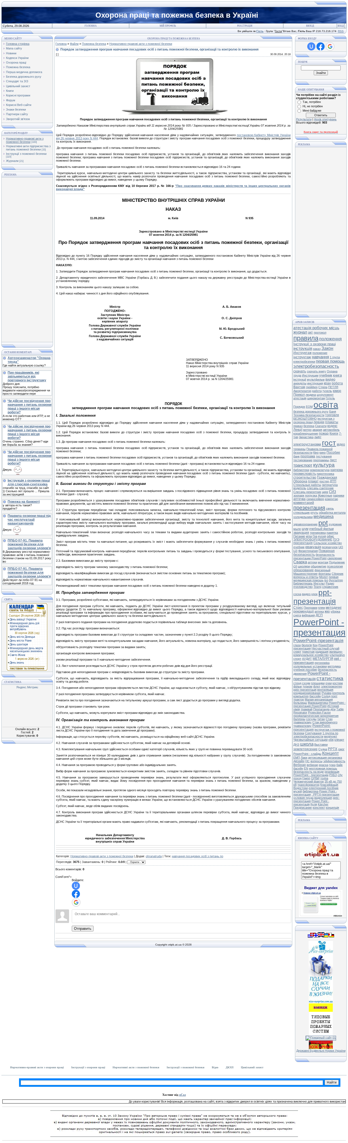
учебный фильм (321, 529)
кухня (322, 536)
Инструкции (310, 375)
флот (316, 686)
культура (324, 465)
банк (296, 456)
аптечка (299, 499)
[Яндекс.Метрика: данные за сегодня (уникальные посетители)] (27, 688)
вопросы (316, 761)
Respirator (300, 712)
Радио (330, 583)
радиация (321, 651)
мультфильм (316, 379)
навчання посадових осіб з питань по (197, 856)
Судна (322, 749)
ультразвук (337, 655)
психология (335, 566)
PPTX (332, 749)
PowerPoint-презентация (312, 727)
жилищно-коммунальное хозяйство (318, 653)
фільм (297, 686)
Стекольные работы (307, 484)
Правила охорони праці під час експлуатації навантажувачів (29, 519)
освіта (325, 405)
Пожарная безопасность (314, 553)
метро (307, 429)
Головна (91, 25)
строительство (304, 477)
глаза (297, 645)
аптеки (312, 562)
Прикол (299, 395)
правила (305, 338)
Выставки (321, 744)
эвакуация (301, 533)
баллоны (299, 719)
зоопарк (298, 495)
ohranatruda (154, 856)
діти (332, 709)
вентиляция (325, 689)
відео (341, 444)
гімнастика (306, 437)
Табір (340, 709)
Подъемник (337, 562)
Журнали (12, 160)
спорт (297, 658)
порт (334, 696)
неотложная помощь (323, 768)
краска (323, 765)
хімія (296, 709)
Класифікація (329, 784)
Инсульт (319, 583)
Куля (313, 804)
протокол (320, 332)
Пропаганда (321, 709)
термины (299, 449)
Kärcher (323, 804)
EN (306, 768)
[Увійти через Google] (76, 902)
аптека (319, 611)
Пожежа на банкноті (24, 502)
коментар (331, 499)
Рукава (326, 693)
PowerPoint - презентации (310, 775)
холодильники (303, 517)
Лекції (297, 430)
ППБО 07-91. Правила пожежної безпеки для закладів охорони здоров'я (29, 544)
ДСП (319, 615)
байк (339, 765)
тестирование (302, 460)
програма (307, 456)
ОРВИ (315, 778)
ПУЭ (336, 539)
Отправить (82, 929)
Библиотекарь (303, 583)
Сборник (337, 573)
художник (335, 524)
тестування (324, 456)
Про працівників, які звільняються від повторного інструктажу (27, 376)
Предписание (302, 807)
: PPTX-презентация (325, 794)
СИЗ (332, 492)
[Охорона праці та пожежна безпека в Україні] (321, 857)
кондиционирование (307, 693)
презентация (309, 508)
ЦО (340, 547)
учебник (325, 375)
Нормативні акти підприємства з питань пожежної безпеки (28, 148)
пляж (321, 607)
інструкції (299, 379)
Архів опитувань (325, 119)
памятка (332, 532)
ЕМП (296, 757)
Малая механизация (319, 699)
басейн (298, 768)
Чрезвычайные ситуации (310, 739)
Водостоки (300, 788)
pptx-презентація (304, 689)
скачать (299, 371)
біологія (307, 645)
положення (330, 339)
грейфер (312, 387)
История (333, 706)
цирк (325, 492)
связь (330, 508)
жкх (327, 611)
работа (317, 390)
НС (307, 761)
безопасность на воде (308, 771)
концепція (332, 807)
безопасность (325, 554)
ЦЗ (295, 550)
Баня (332, 411)
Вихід (310, 25)
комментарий (303, 503)
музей (297, 791)
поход (297, 778)
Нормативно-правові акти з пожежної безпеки (25, 140)
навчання (320, 357)
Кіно (316, 452)
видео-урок (310, 594)
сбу (340, 775)
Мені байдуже (312, 110)
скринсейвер (315, 499)
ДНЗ (296, 744)
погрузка (311, 495)
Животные (325, 495)
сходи (306, 683)
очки (328, 683)
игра (309, 536)
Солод (326, 696)
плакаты (331, 422)
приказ (298, 426)
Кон (315, 645)
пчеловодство (303, 586)
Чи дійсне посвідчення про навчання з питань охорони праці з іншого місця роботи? (29, 406)
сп (295, 566)
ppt (323, 523)
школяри (304, 566)
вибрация (308, 615)
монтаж (323, 562)
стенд (297, 683)
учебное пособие (305, 669)
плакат (313, 481)
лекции (318, 422)
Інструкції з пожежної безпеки (26, 153)
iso (326, 580)
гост (329, 443)
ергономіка (322, 662)
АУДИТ (307, 658)
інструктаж (302, 357)
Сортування (313, 733)
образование (303, 570)
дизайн (298, 761)
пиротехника (325, 473)
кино (322, 452)
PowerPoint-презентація (318, 640)
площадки (318, 683)
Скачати (321, 426)
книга (337, 375)
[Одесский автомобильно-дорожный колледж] (321, 1010)
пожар (324, 433)
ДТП (333, 481)
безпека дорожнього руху (310, 411)
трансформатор (308, 784)
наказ (317, 348)
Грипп (306, 778)
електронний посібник (323, 788)
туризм (307, 686)
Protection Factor (319, 712)
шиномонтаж (316, 398)
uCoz (182, 1094)
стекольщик (301, 512)
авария (317, 429)
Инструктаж (302, 353)
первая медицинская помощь (315, 578)
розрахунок (330, 547)
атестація (299, 398)
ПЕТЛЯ (333, 387)
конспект (319, 807)
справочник (330, 586)
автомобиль (331, 429)
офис (330, 536)
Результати (304, 119)
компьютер (301, 696)
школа (306, 744)
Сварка (300, 562)
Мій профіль (168, 25)
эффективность (334, 761)
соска (297, 594)
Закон (327, 348)
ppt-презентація (314, 596)
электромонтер (331, 686)
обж (331, 739)
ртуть (314, 512)
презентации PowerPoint (310, 558)
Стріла (322, 387)
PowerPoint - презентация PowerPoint (319, 704)
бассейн (315, 696)
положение (319, 352)
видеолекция (323, 797)
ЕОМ (309, 406)
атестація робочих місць (316, 328)
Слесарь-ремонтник (307, 492)
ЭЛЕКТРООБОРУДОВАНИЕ (312, 539)
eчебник (298, 547)
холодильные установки (310, 666)
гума (332, 765)
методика (334, 666)
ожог (341, 749)
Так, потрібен (312, 101)
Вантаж (299, 387)
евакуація (313, 547)
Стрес (298, 608)
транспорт (302, 465)
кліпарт (339, 739)
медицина (323, 516)
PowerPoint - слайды (307, 753)
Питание (299, 536)
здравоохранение (305, 524)
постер (324, 481)
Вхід (341, 25)
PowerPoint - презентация (319, 627)
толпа (324, 778)
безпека (308, 426)
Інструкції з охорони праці (314, 344)
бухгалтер (336, 580)
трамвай (306, 709)
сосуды (311, 719)
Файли (74, 43)
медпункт (330, 736)
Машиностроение (305, 573)
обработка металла (332, 512)
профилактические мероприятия (315, 715)
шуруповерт (325, 394)
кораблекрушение (305, 433)
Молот (323, 577)
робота (337, 383)
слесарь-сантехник (320, 488)
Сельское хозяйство (327, 543)
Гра (315, 536)
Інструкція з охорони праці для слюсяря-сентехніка (29, 482)
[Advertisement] (27, 259)
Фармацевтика (318, 702)
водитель (299, 488)
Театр (317, 586)
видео (330, 379)
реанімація (332, 771)
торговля (332, 415)
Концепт (330, 753)
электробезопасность (316, 366)
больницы (300, 702)
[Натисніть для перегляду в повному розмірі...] (173, 113)
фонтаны (324, 573)
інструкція (302, 348)
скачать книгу (316, 371)
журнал (300, 332)
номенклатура (320, 470)
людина (311, 394)
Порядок (299, 406)
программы (321, 460)
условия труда (303, 797)
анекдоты (299, 383)
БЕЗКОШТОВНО (305, 418)
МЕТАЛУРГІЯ (323, 659)
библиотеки (301, 470)
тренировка (318, 532)
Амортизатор (302, 390)
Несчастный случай (325, 648)
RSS (341, 31)
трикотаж (308, 651)
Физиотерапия (308, 550)
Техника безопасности (308, 415)
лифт (317, 437)
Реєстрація (244, 25)
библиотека (310, 791)
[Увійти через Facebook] (76, 894)
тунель (327, 390)
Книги (334, 433)
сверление (334, 558)
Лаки (304, 757)
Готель (330, 398)
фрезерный (322, 570)
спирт (297, 651)
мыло (297, 528)
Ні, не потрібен (313, 106)
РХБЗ (333, 775)
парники (338, 495)
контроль (338, 693)
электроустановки (307, 444)
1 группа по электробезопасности (315, 734)
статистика (329, 678)
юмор (337, 391)
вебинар (312, 765)
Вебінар (299, 765)
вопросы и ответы (305, 577)
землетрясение (305, 749)
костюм (338, 683)
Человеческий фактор (308, 781)
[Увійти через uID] (76, 886)
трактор (298, 699)
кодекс (332, 426)
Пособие (333, 452)
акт (310, 332)
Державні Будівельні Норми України (321, 1050)
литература (330, 484)
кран (327, 383)
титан (321, 719)
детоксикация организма (325, 757)
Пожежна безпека (94, 43)
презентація (303, 543)
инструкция (315, 383)
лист (333, 460)
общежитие (318, 566)
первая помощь (330, 361)
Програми (310, 607)
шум (305, 529)
